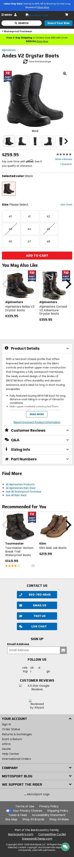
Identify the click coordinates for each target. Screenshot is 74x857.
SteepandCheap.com (37, 839)
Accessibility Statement (49, 815)
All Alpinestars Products (20, 484)
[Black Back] (60, 141)
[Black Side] (22, 141)
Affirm (6, 744)
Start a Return (12, 739)
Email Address (18, 644)
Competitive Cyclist (52, 834)
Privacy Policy (49, 806)
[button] (37, 626)
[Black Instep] (48, 141)
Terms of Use (24, 806)
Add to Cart (37, 255)
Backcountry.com (20, 834)
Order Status (11, 729)
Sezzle (6, 749)
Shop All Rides (59, 819)
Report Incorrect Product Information (37, 422)
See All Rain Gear (16, 495)
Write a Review (63, 159)
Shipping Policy (57, 811)
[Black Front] (35, 141)
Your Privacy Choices (27, 810)
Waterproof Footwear (18, 31)
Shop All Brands (33, 819)
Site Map (11, 819)
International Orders (16, 759)
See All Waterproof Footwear (23, 491)
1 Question (66, 164)
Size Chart (66, 204)
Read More (37, 414)
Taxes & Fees (17, 815)
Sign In (6, 724)
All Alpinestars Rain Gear (21, 488)
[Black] (9, 141)
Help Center (10, 754)
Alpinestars (9, 50)
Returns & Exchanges (17, 734)
